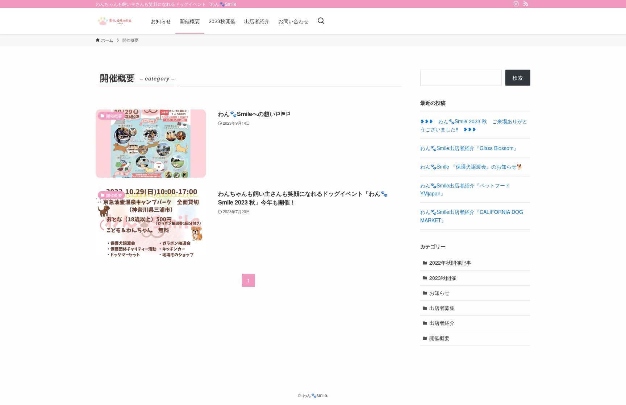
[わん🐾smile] (114, 21)
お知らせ (439, 292)
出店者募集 (442, 307)
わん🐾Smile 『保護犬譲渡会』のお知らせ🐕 (471, 166)
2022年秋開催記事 (450, 262)
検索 (518, 77)
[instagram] (516, 4)
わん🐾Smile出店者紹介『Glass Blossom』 (469, 148)
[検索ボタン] (321, 21)
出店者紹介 (442, 322)
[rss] (525, 4)
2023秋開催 (442, 277)
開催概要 (439, 338)
